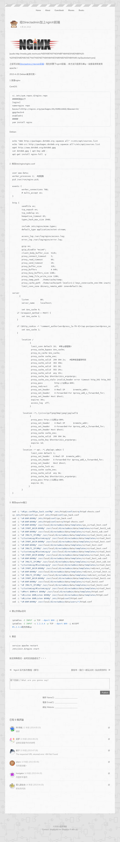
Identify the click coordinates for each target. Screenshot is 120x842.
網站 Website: (48, 707)
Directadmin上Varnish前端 (32, 64)
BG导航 (19, 727)
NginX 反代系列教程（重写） (27, 670)
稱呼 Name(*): (48, 697)
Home (38, 10)
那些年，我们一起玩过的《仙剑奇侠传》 (89, 670)
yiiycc (18, 762)
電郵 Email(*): (48, 702)
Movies (71, 10)
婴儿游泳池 (20, 785)
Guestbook (59, 10)
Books (81, 10)
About (47, 10)
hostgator (20, 773)
